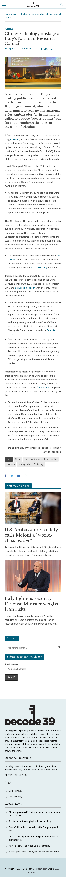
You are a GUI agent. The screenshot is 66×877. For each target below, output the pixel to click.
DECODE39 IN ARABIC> (16, 775)
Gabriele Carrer (31, 48)
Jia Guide (10, 464)
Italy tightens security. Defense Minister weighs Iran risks (31, 604)
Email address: (12, 664)
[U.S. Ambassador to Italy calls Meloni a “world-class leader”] (33, 507)
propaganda (24, 464)
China (17, 459)
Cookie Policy (15, 790)
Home (7, 14)
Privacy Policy (15, 796)
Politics (9, 28)
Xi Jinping (38, 464)
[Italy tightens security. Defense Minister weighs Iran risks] (33, 576)
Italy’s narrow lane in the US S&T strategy (29, 845)
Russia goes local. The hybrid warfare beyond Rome (34, 851)
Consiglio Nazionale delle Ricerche (41, 459)
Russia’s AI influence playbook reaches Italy (30, 821)
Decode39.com (40, 868)
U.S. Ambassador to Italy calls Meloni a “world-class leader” (31, 535)
